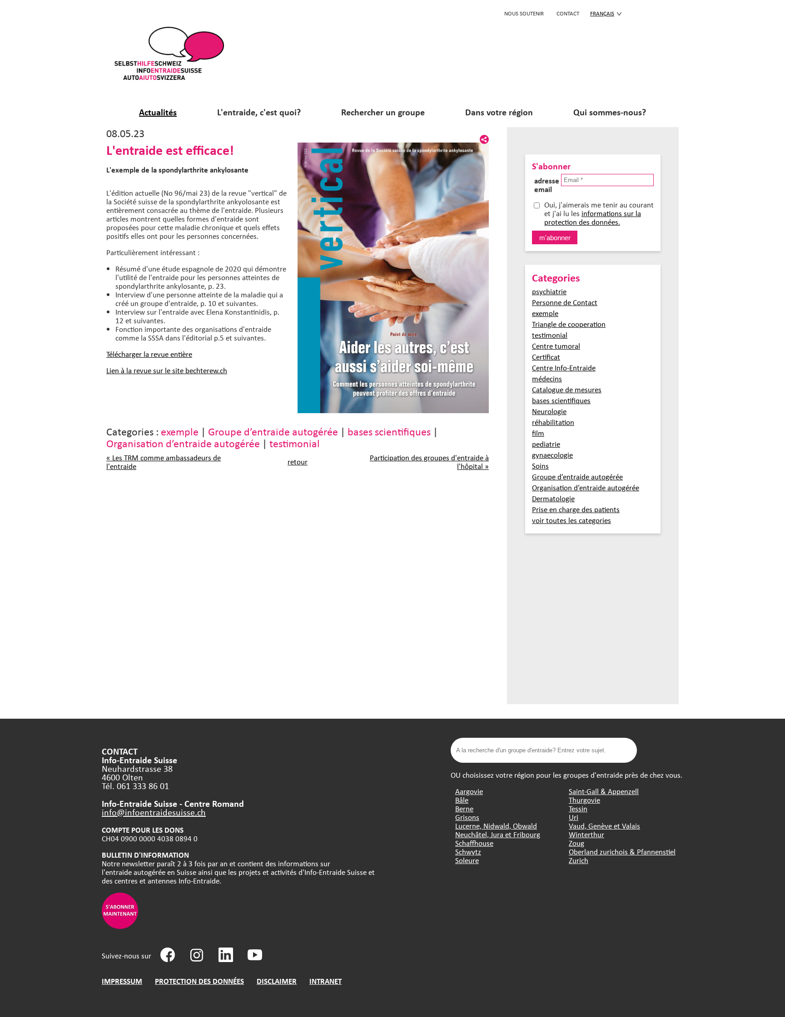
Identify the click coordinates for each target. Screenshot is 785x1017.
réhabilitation (553, 422)
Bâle (461, 800)
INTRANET (325, 981)
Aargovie (469, 791)
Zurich (578, 860)
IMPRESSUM (122, 981)
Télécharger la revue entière (149, 354)
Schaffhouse (474, 843)
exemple (180, 431)
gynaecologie (552, 454)
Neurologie (549, 411)
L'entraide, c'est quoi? (259, 112)
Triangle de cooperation (569, 324)
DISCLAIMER (277, 981)
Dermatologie (553, 498)
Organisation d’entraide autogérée (183, 443)
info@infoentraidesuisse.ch (154, 812)
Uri (573, 817)
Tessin (578, 808)
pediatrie (546, 444)
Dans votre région (499, 112)
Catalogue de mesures (566, 389)
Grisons (467, 817)
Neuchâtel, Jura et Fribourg (497, 834)
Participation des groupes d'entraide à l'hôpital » (429, 461)
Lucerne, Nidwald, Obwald (496, 825)
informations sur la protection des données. (592, 217)
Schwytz (468, 851)
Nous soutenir (524, 13)
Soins (540, 465)
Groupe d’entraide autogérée (273, 431)
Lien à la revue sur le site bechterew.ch (166, 370)
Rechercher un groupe (383, 112)
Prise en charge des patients (576, 509)
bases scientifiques (389, 431)
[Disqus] (297, 589)
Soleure (467, 860)
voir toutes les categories (571, 520)
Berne (464, 808)
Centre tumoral (556, 346)
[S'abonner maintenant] (120, 926)
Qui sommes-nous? (609, 112)
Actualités (158, 112)
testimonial (294, 443)
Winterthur (586, 834)
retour (298, 461)
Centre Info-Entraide (564, 367)
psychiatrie (549, 291)
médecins (547, 378)
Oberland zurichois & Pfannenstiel (622, 851)
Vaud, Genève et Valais (604, 825)
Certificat (546, 356)
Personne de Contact (564, 302)
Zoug (576, 843)
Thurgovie (584, 800)
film (538, 433)
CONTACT (567, 13)
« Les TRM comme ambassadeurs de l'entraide (163, 461)
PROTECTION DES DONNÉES (199, 981)
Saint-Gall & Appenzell (604, 791)
